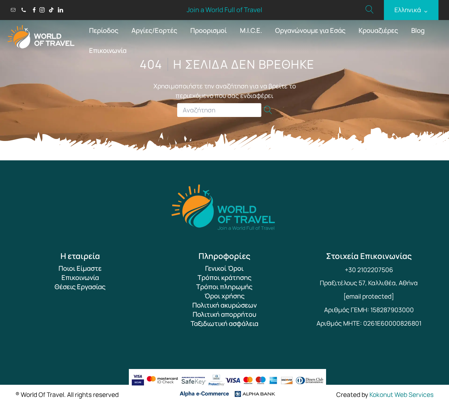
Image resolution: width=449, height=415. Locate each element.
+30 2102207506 (369, 269)
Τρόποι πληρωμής (224, 286)
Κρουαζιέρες (378, 30)
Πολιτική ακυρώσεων (224, 305)
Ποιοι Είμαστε (80, 268)
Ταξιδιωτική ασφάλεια (224, 323)
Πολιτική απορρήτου (224, 314)
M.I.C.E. (251, 30)
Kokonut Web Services (401, 394)
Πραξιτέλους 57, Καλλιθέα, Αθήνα (369, 283)
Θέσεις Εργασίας (80, 286)
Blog (418, 30)
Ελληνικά (411, 10)
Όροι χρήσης (224, 295)
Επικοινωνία (108, 50)
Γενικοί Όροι (224, 268)
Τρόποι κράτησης (224, 277)
